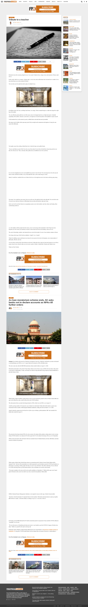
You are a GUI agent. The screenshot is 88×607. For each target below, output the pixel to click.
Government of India (75, 592)
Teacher (39, 266)
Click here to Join (30, 253)
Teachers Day (44, 266)
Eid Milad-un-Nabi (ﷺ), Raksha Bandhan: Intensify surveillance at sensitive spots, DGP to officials (16, 286)
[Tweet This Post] (26, 61)
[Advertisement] (34, 135)
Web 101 (53, 1)
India (31, 550)
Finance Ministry (25, 550)
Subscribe (65, 1)
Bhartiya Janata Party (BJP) (64, 592)
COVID (64, 590)
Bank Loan (18, 550)
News (20, 1)
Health (68, 590)
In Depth (25, 1)
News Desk (17, 307)
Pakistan (60, 590)
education (18, 266)
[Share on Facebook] (17, 61)
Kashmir (23, 266)
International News (71, 593)
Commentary (41, 1)
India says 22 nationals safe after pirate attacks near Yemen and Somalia (33, 571)
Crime (72, 590)
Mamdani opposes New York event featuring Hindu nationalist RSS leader (16, 571)
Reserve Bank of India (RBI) (41, 550)
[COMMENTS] (50, 61)
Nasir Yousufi (17, 22)
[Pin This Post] (34, 61)
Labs (35, 1)
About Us (59, 1)
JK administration (62, 593)
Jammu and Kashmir (62, 587)
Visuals (30, 1)
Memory (48, 1)
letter (27, 266)
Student (34, 266)
